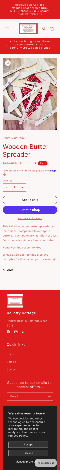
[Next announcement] (53, 9)
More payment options (30, 218)
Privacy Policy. (18, 435)
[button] (7, 29)
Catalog (11, 361)
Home (10, 354)
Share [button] (10, 269)
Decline (28, 453)
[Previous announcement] (6, 9)
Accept (28, 444)
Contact (11, 369)
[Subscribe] (49, 396)
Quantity (7, 180)
